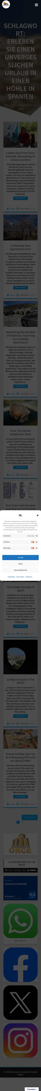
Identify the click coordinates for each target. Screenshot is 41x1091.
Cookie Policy (11, 576)
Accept (20, 557)
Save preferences (20, 570)
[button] (37, 515)
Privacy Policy (20, 576)
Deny (21, 564)
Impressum (29, 576)
